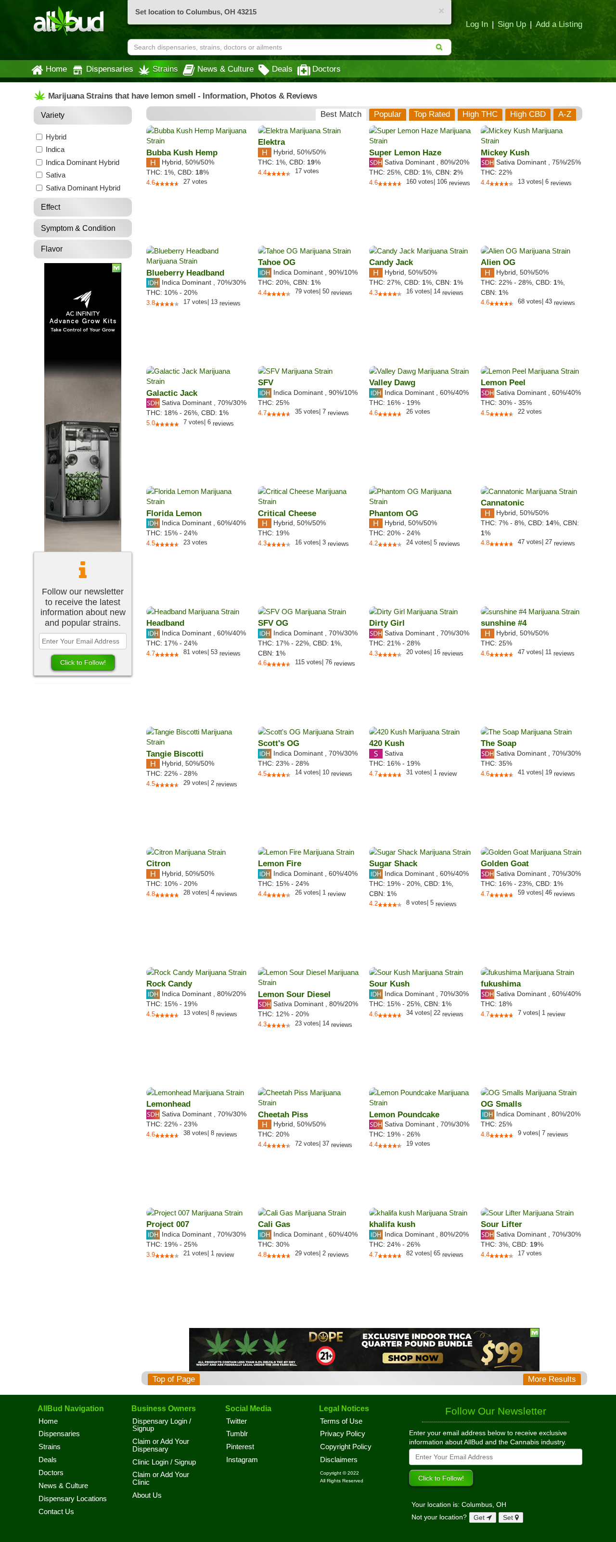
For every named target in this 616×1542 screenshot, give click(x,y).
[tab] (341, 114)
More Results (552, 1379)
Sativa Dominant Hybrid (83, 188)
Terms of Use (341, 1421)
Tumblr (237, 1434)
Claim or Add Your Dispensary (160, 1445)
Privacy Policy (342, 1434)
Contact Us (56, 1512)
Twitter (236, 1421)
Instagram (242, 1460)
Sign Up (512, 24)
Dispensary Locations (72, 1499)
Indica (55, 149)
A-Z (564, 114)
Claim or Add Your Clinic (160, 1478)
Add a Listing (559, 24)
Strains (165, 68)
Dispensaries (109, 68)
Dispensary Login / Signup (161, 1425)
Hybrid (56, 137)
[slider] (167, 183)
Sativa (55, 175)
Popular (387, 114)
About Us (147, 1495)
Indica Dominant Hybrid (82, 162)
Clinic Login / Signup (164, 1462)
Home (56, 68)
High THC (480, 114)
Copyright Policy (346, 1447)
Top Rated (432, 114)
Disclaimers (339, 1460)
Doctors (326, 68)
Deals (282, 68)
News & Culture (225, 68)
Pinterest (240, 1447)
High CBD (528, 114)
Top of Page (174, 1379)
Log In (477, 24)
